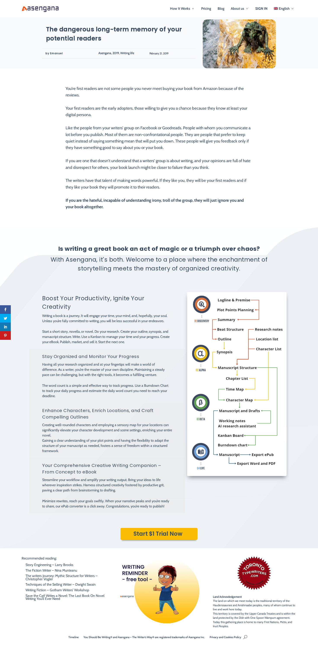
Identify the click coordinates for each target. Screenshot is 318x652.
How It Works (180, 9)
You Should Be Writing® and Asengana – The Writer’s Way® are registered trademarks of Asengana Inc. (144, 637)
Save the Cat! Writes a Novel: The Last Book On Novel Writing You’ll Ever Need (65, 597)
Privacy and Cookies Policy (225, 637)
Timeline (73, 637)
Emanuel (56, 53)
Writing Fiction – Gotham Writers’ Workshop (57, 590)
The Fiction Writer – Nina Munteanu (51, 570)
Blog (221, 9)
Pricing (206, 9)
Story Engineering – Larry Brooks (49, 565)
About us (237, 9)
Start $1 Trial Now (157, 534)
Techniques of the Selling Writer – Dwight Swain (61, 584)
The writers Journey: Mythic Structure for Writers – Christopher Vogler (62, 577)
